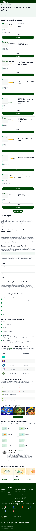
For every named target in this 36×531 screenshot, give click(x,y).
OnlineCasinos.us (5, 512)
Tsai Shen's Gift (17, 491)
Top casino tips (24, 489)
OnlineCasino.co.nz (5, 508)
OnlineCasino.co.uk (14, 508)
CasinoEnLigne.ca (14, 512)
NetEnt (9, 492)
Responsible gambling (10, 526)
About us (2, 526)
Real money (7, 4)
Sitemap (30, 487)
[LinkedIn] (8, 461)
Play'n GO (9, 494)
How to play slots (24, 491)
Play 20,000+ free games (18, 417)
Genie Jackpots (17, 498)
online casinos (10, 348)
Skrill (3, 255)
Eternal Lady (17, 487)
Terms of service (31, 489)
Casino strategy (24, 487)
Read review (10, 64)
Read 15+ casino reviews (18, 211)
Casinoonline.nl (22, 508)
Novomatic (9, 489)
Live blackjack (3, 487)
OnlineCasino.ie (30, 508)
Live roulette (3, 489)
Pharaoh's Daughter (18, 489)
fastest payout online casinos (20, 350)
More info (17, 34)
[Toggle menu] (34, 1)
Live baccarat (3, 491)
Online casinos (3, 4)
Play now (18, 37)
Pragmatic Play (10, 490)
